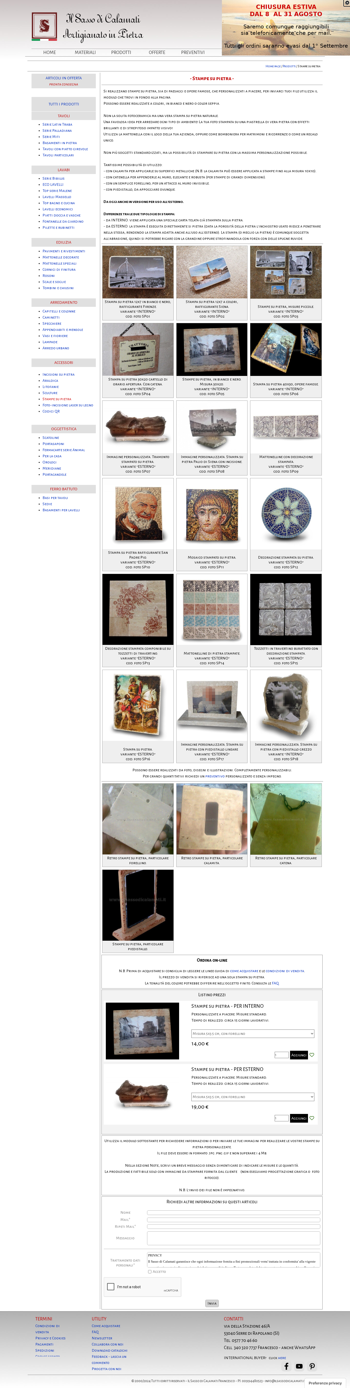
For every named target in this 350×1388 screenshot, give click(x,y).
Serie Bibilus (54, 178)
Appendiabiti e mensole (63, 330)
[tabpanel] (175, 66)
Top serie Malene (57, 191)
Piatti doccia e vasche (61, 215)
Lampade (50, 342)
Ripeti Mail (125, 1226)
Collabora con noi (107, 1344)
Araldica (50, 380)
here (282, 1358)
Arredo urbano (56, 348)
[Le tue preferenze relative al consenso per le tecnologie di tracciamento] (325, 1383)
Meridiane (52, 468)
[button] (137, 246)
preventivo (215, 776)
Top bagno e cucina (59, 203)
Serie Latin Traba (57, 124)
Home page (273, 66)
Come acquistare (106, 1326)
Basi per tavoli (55, 498)
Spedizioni (44, 1350)
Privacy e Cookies (50, 1338)
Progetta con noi (106, 1369)
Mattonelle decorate (61, 257)
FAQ (275, 983)
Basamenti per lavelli (61, 510)
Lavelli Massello (57, 197)
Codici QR (51, 411)
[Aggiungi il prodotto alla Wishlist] (311, 1055)
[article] (211, 1031)
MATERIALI (85, 52)
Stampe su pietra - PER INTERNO (227, 1006)
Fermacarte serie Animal (64, 450)
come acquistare (244, 971)
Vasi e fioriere (55, 336)
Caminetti (51, 317)
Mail (125, 1220)
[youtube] (299, 1366)
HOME (49, 52)
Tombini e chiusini (58, 288)
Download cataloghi (110, 1350)
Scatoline (51, 438)
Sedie (47, 504)
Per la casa (52, 456)
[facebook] (286, 1366)
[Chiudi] (347, 3)
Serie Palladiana (57, 130)
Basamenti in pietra (60, 143)
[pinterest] (312, 1366)
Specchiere (52, 323)
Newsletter (102, 1338)
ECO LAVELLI (53, 184)
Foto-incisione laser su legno (68, 405)
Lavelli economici (58, 209)
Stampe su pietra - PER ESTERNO (227, 1069)
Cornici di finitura (59, 269)
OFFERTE (157, 52)
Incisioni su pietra (59, 374)
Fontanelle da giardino (63, 221)
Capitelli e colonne (59, 311)
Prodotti (289, 66)
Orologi (50, 462)
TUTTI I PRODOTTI (63, 104)
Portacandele (54, 474)
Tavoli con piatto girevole (65, 149)
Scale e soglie (54, 282)
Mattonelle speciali (60, 263)
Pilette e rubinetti (59, 227)
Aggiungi (299, 1055)
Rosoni (49, 276)
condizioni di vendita (285, 971)
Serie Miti (51, 137)
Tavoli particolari (58, 155)
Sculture (50, 393)
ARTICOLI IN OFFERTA (64, 78)
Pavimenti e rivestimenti (64, 251)
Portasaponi (53, 444)
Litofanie (51, 387)
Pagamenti (44, 1344)
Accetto (159, 1272)
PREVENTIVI (193, 52)
